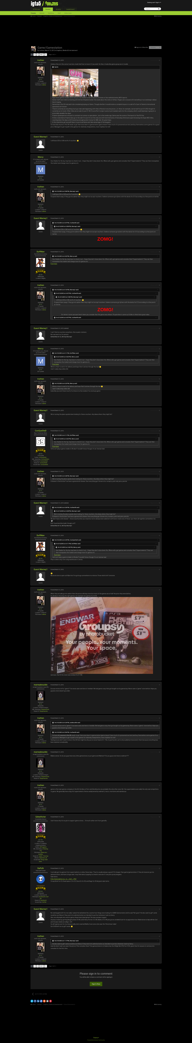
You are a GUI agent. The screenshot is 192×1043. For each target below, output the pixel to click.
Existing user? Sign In (153, 2)
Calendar (41, 13)
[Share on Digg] (38, 1001)
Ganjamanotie (45, 709)
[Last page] (45, 54)
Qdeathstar (40, 817)
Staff (59, 13)
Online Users (68, 13)
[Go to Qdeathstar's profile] (40, 827)
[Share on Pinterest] (50, 1001)
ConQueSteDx (45, 459)
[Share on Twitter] (31, 1001)
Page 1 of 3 (52, 54)
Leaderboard (70, 9)
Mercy (40, 157)
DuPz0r (41, 868)
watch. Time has (43, 856)
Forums (48, 9)
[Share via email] (47, 1001)
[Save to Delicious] (41, 1001)
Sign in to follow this (142, 47)
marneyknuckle (40, 685)
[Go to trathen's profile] (33, 49)
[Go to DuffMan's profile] (40, 262)
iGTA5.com (36, 9)
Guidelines (51, 13)
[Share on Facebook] (35, 1001)
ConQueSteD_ (43, 457)
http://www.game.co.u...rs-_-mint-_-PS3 (63, 879)
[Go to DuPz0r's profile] (40, 879)
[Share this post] (159, 60)
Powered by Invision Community (96, 1040)
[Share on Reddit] (44, 1001)
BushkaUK (44, 900)
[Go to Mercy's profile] (40, 169)
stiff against (43, 847)
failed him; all (43, 858)
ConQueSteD (40, 430)
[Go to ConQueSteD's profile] (40, 441)
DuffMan (40, 251)
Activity (58, 9)
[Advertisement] (66, 31)
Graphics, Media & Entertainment (67, 50)
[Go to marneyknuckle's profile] (40, 695)
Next (41, 54)
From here (54, 264)
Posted (57, 60)
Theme (95, 1037)
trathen (41, 50)
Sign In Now (96, 984)
